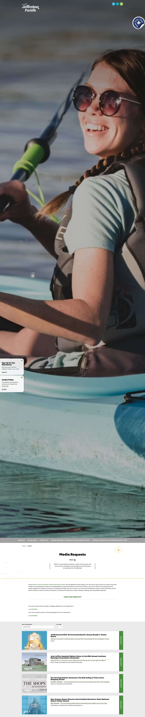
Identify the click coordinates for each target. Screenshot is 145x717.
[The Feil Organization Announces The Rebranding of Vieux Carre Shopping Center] (34, 683)
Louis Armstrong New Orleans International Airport (50, 584)
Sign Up (4, 372)
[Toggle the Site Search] (117, 4)
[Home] (30, 6)
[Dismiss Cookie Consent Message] (22, 377)
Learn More (5, 386)
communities (81, 588)
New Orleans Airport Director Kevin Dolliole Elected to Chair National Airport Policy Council (80, 700)
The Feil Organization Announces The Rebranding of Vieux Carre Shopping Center (77, 678)
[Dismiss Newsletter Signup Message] (22, 360)
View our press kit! (72, 597)
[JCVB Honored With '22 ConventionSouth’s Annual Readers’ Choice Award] (34, 640)
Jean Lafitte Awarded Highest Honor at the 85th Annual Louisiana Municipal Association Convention (78, 657)
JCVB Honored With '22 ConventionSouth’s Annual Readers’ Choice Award (79, 635)
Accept (4, 389)
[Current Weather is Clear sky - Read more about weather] (113, 4)
